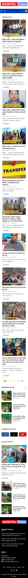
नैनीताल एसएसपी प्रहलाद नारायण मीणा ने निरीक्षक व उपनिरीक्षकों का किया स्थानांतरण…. (13, 183)
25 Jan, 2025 (14, 257)
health (5, 33)
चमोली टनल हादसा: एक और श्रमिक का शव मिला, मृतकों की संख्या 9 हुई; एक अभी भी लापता (19, 485)
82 (18, 381)
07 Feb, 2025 (13, 150)
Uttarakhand (13, 35)
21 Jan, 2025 (13, 327)
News (17, 33)
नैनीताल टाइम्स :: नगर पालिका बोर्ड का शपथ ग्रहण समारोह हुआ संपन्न (13, 147)
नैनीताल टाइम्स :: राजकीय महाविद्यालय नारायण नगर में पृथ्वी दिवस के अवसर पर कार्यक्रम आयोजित (12, 76)
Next (22, 381)
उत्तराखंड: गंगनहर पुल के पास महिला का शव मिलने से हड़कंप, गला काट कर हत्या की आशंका (19, 496)
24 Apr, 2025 (14, 43)
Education (6, 68)
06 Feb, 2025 (13, 186)
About (13, 567)
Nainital (8, 33)
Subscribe (26, 11)
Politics (18, 140)
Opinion (14, 140)
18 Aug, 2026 (16, 398)
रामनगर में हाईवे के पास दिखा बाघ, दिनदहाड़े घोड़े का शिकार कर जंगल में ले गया (19, 406)
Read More (6, 51)
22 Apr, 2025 (14, 79)
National (13, 33)
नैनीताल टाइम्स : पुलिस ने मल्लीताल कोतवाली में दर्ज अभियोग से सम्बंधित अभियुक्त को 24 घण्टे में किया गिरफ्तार (12, 219)
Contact (18, 567)
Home (4, 567)
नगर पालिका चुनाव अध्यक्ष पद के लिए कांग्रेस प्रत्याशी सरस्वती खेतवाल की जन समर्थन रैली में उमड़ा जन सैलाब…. (14, 324)
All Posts (9, 567)
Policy (23, 567)
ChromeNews (21, 574)
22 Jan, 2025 (14, 291)
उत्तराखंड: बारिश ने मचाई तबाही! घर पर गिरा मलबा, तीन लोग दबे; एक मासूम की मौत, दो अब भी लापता (20, 418)
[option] (14, 396)
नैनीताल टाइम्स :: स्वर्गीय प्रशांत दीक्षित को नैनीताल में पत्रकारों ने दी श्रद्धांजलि (13, 40)
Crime (5, 176)
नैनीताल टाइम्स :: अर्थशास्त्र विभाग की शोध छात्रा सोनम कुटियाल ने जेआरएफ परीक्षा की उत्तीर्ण (13, 112)
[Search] (22, 11)
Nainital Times (6, 43)
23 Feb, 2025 (14, 116)
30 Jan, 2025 (14, 223)
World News (19, 35)
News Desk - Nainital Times (8, 470)
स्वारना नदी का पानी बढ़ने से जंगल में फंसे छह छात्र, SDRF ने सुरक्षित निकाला (19, 394)
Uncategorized (7, 35)
